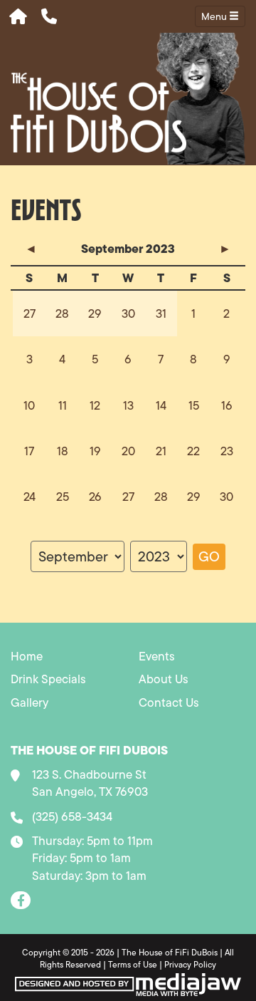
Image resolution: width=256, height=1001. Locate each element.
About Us (163, 679)
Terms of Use (132, 964)
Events (157, 656)
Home (27, 656)
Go (209, 556)
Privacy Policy (190, 964)
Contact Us (169, 702)
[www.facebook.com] (21, 900)
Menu (215, 16)
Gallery (29, 702)
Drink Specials (48, 679)
